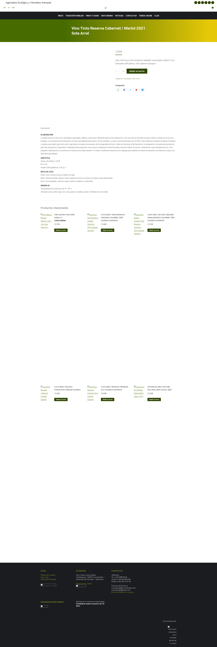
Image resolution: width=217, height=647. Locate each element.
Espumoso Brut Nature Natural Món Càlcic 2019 (159, 388)
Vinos (137, 78)
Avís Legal (44, 577)
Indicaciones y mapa (84, 584)
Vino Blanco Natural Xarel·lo (64, 217)
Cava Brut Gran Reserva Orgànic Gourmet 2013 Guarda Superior (113, 217)
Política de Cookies (48, 575)
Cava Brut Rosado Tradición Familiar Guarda (67, 388)
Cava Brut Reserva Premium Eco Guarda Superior (114, 388)
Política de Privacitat (48, 579)
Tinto (133, 78)
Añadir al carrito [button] (61, 230)
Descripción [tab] (45, 128)
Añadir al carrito (137, 71)
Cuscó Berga (127, 78)
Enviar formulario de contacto (122, 592)
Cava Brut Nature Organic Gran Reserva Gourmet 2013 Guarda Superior (161, 217)
